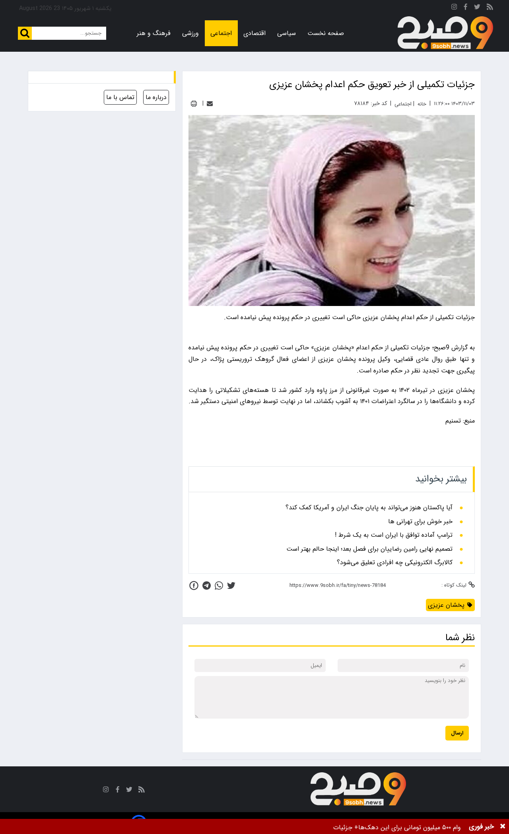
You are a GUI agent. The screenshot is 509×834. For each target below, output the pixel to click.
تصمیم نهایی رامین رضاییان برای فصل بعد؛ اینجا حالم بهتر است (369, 549)
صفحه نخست (325, 33)
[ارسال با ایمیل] (210, 104)
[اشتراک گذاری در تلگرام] (206, 585)
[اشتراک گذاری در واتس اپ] (219, 585)
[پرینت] (193, 103)
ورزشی (190, 33)
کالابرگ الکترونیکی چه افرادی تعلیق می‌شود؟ (395, 562)
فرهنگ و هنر (154, 33)
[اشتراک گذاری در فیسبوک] (193, 585)
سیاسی (286, 33)
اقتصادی (254, 33)
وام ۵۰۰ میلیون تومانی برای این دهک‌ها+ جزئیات (397, 827)
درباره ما (156, 97)
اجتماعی (221, 33)
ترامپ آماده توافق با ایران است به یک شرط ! (394, 535)
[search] (25, 33)
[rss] (490, 8)
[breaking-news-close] (502, 826)
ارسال (457, 733)
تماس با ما (120, 97)
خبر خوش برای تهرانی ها (420, 521)
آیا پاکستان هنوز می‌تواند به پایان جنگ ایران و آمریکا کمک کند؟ (369, 507)
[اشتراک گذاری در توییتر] (231, 585)
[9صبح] (445, 33)
